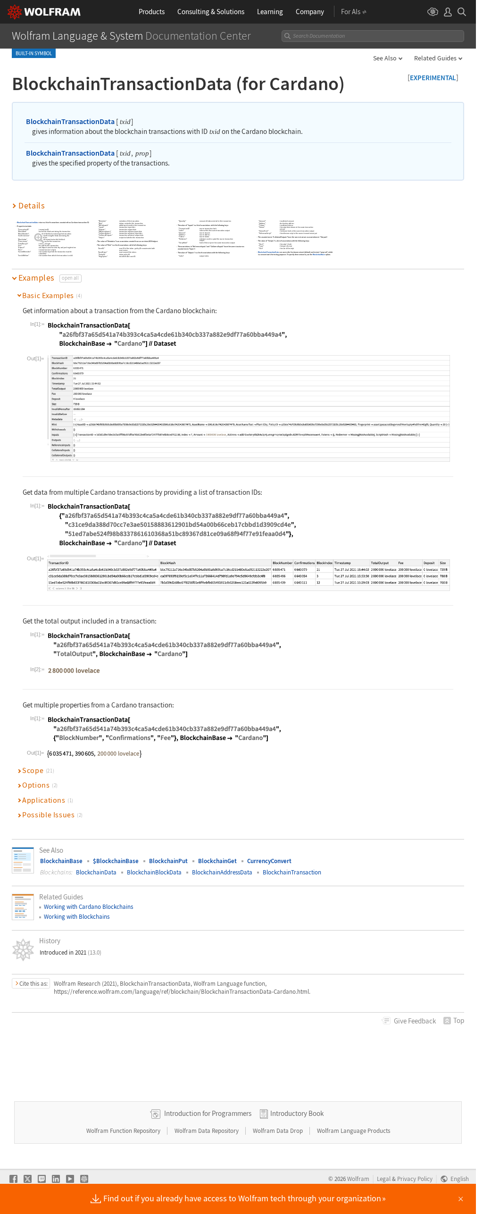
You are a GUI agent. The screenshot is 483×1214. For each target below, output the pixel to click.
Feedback (415, 1020)
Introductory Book (297, 1113)
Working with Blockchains (76, 917)
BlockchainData (96, 872)
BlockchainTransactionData (70, 121)
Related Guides (435, 58)
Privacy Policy (415, 1178)
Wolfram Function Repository (124, 1131)
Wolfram (358, 1178)
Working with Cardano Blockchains (88, 907)
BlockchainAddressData (222, 872)
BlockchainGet (217, 861)
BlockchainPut (168, 861)
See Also (385, 58)
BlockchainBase (319, 255)
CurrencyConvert (269, 861)
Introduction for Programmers (208, 1113)
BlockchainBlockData (154, 872)
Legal (384, 1178)
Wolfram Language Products (353, 1131)
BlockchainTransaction (292, 872)
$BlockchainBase (116, 861)
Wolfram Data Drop (278, 1131)
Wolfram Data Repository (207, 1131)
